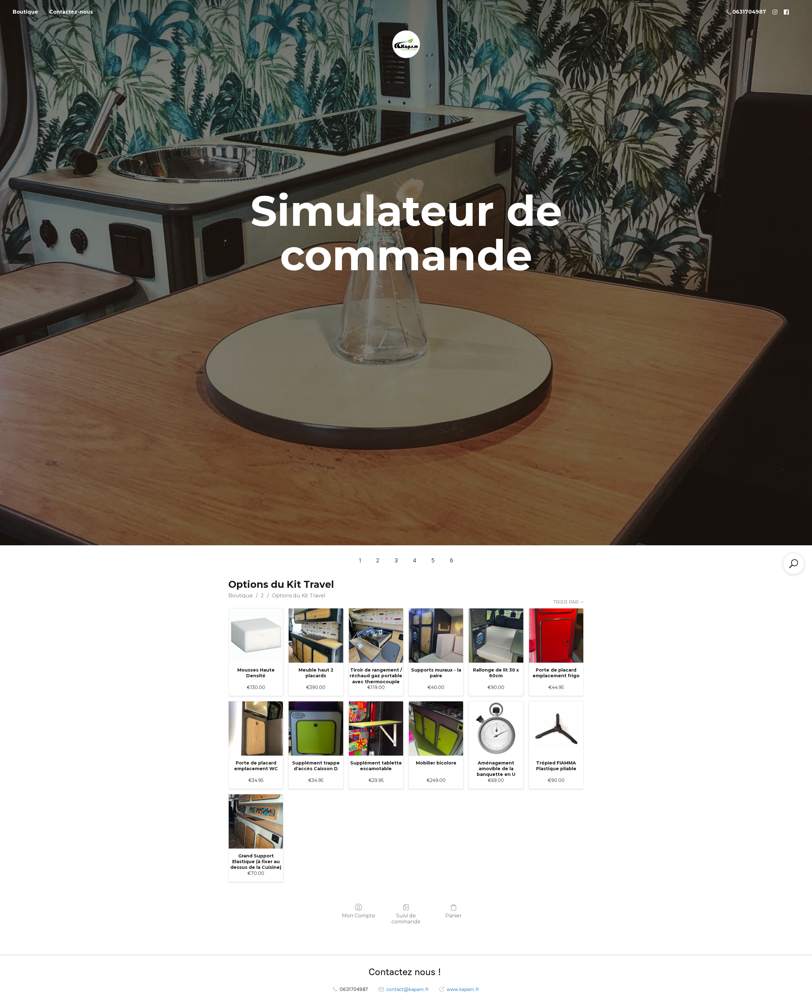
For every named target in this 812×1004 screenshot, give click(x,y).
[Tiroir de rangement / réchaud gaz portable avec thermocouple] (376, 635)
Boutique (25, 12)
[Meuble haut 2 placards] (316, 635)
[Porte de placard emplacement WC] (256, 728)
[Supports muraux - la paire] (436, 635)
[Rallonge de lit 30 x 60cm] (496, 635)
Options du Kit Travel (298, 596)
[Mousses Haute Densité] (256, 635)
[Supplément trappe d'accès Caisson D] (316, 728)
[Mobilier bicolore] (436, 728)
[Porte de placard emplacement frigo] (556, 635)
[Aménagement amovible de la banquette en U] (496, 728)
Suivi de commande (406, 919)
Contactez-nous (71, 12)
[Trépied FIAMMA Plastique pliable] (556, 728)
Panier (453, 916)
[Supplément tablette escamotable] (376, 728)
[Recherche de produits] (793, 563)
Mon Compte (358, 916)
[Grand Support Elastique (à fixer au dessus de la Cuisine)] (256, 821)
